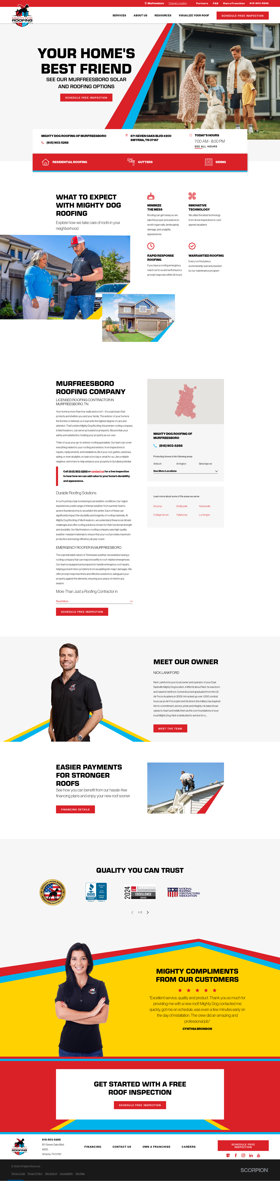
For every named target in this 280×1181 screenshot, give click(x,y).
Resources (163, 15)
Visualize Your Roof (194, 15)
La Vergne (204, 514)
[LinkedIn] (251, 1155)
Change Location (178, 3)
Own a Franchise (234, 3)
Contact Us (122, 1146)
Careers (189, 1146)
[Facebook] (236, 1155)
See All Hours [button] (206, 146)
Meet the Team (170, 728)
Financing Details (75, 809)
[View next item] (148, 912)
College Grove (161, 514)
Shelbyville (181, 506)
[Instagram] (243, 1155)
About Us (140, 15)
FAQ (215, 3)
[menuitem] (119, 15)
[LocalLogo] (22, 15)
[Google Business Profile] (228, 1155)
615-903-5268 (259, 3)
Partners (202, 3)
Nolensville (204, 506)
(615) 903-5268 (58, 143)
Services (119, 15)
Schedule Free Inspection (243, 15)
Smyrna (157, 506)
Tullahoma (181, 514)
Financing (92, 1146)
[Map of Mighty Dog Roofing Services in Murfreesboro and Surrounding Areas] (185, 401)
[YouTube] (258, 1155)
